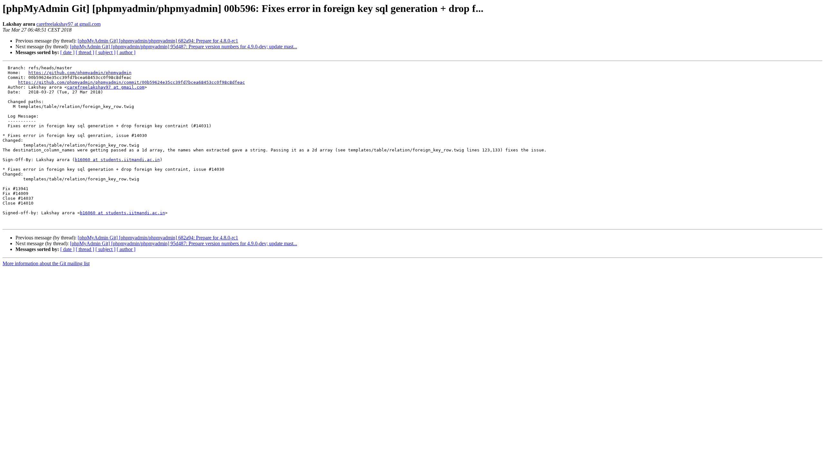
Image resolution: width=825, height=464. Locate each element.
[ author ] (126, 52)
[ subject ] (105, 52)
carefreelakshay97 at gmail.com (68, 24)
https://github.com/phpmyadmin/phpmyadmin (79, 72)
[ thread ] (85, 52)
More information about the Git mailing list (46, 263)
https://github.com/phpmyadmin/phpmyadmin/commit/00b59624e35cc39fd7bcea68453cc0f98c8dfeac (131, 82)
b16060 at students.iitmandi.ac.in (117, 159)
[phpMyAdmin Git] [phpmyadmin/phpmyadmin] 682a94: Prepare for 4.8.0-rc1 (158, 41)
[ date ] (67, 52)
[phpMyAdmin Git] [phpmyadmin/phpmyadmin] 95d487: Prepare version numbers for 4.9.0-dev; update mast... (183, 46)
